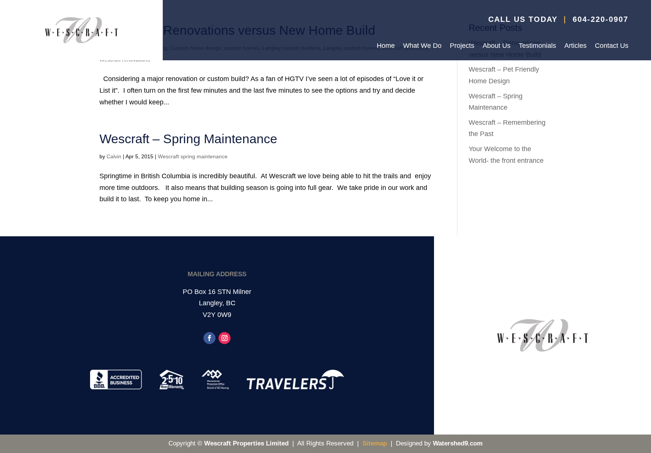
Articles (575, 46)
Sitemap (374, 443)
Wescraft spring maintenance (193, 156)
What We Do (422, 46)
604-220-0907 (600, 19)
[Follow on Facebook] (209, 338)
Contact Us (611, 46)
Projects (462, 46)
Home (386, 46)
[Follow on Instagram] (225, 338)
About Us (496, 46)
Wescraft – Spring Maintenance (188, 139)
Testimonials (537, 46)
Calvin (114, 156)
